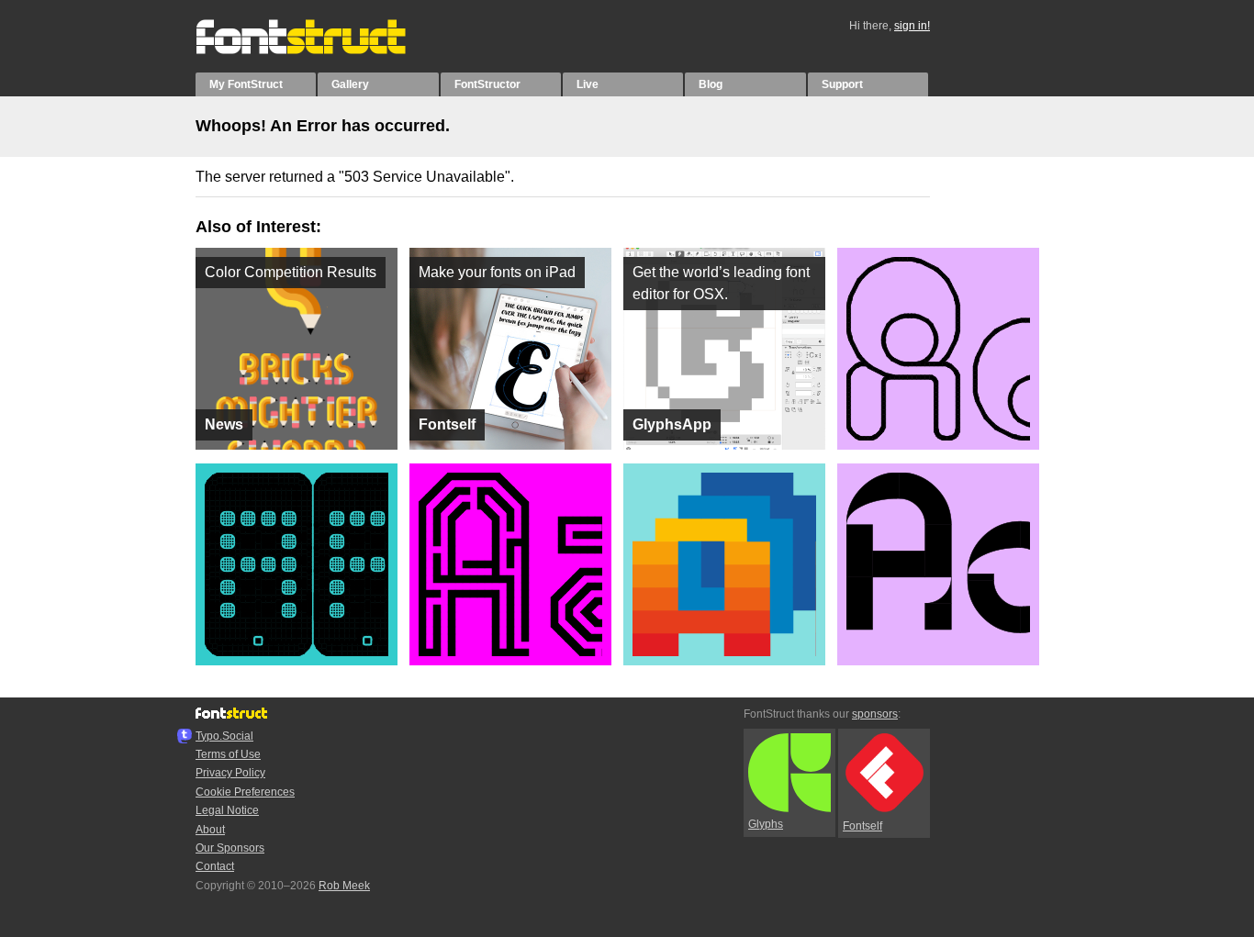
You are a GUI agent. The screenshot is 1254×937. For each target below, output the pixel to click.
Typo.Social (224, 736)
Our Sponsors (230, 848)
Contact (215, 866)
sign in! (912, 25)
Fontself (862, 826)
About (210, 829)
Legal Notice (227, 810)
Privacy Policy (230, 772)
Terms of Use (228, 754)
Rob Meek (344, 885)
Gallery (350, 84)
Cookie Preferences (245, 792)
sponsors (875, 714)
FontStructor (487, 84)
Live (588, 84)
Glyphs (765, 824)
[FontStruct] (320, 50)
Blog (710, 84)
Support (842, 84)
